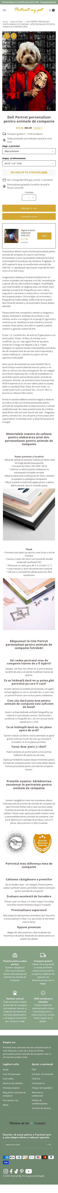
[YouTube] (28, 1171)
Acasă (5, 21)
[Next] (14, 36)
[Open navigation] (4, 10)
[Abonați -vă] (48, 1144)
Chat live (36, 1078)
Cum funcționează (11, 1074)
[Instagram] (6, 1171)
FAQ (34, 1069)
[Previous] (7, 36)
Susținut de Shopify (35, 1175)
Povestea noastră (11, 1087)
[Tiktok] (16, 1171)
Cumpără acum (29, 216)
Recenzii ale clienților (13, 1083)
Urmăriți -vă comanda (42, 1074)
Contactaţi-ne (38, 1083)
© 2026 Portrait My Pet (14, 1175)
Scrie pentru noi (10, 1100)
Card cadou (8, 1078)
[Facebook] (11, 1171)
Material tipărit (17, 21)
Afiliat (5, 1104)
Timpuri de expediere (42, 1087)
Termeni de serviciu (41, 1108)
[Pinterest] (22, 1171)
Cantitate (29, 192)
